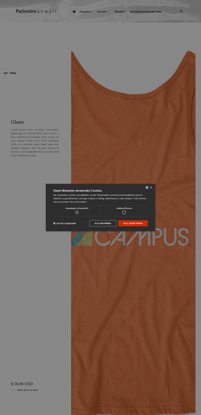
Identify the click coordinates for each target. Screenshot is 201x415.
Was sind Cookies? (78, 201)
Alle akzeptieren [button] (132, 223)
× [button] (151, 187)
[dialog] (100, 207)
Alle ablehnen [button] (103, 223)
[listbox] (147, 187)
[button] (64, 223)
